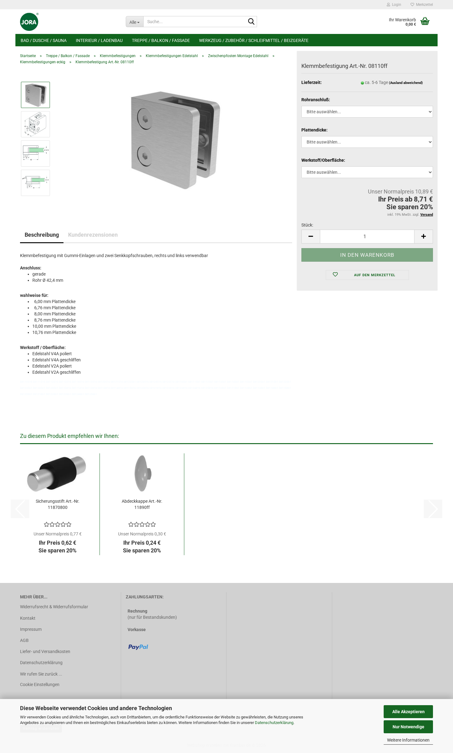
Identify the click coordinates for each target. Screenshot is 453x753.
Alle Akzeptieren (408, 711)
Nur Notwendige (408, 726)
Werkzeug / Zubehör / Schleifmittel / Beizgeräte (253, 40)
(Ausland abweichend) (406, 83)
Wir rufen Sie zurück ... (41, 674)
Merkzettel (423, 4)
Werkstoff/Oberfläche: (323, 160)
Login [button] (395, 4)
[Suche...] (251, 21)
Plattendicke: (314, 129)
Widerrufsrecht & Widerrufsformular (54, 606)
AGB (24, 640)
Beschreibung (42, 234)
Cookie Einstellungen (39, 684)
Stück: (307, 225)
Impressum (31, 629)
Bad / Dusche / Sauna (44, 40)
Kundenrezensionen (93, 234)
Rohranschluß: (315, 99)
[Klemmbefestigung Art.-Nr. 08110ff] (173, 138)
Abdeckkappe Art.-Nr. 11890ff (142, 504)
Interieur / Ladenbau (99, 40)
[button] (310, 236)
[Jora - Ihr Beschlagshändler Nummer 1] (68, 21)
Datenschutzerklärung (274, 722)
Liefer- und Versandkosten (45, 651)
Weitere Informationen (408, 740)
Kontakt (27, 618)
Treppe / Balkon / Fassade (161, 40)
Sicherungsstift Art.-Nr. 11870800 (58, 504)
